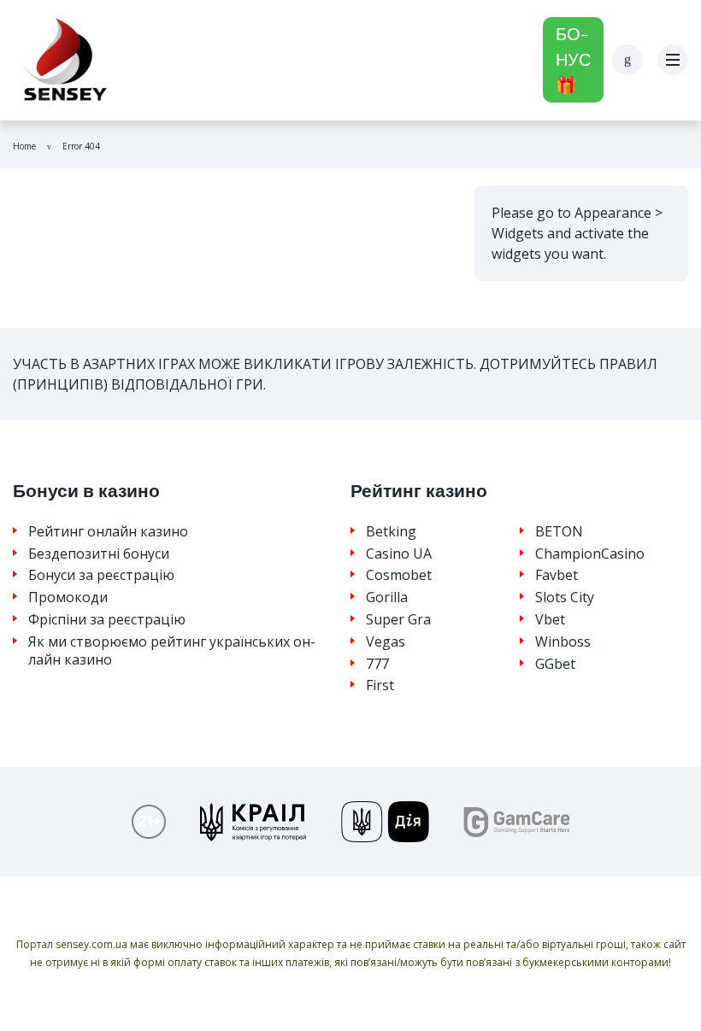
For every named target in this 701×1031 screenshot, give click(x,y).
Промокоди (68, 597)
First (380, 685)
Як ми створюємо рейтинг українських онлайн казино (171, 651)
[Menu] (672, 59)
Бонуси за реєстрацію (101, 575)
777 (377, 664)
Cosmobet (399, 575)
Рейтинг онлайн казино (108, 532)
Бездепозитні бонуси (98, 554)
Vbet (550, 620)
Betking (391, 532)
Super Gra (398, 620)
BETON (559, 532)
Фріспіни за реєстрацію (107, 620)
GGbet (555, 664)
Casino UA (399, 554)
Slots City (564, 597)
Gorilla (387, 597)
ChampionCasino (590, 554)
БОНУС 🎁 (573, 60)
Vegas (385, 642)
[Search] (627, 59)
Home (24, 146)
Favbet (556, 575)
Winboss (563, 642)
